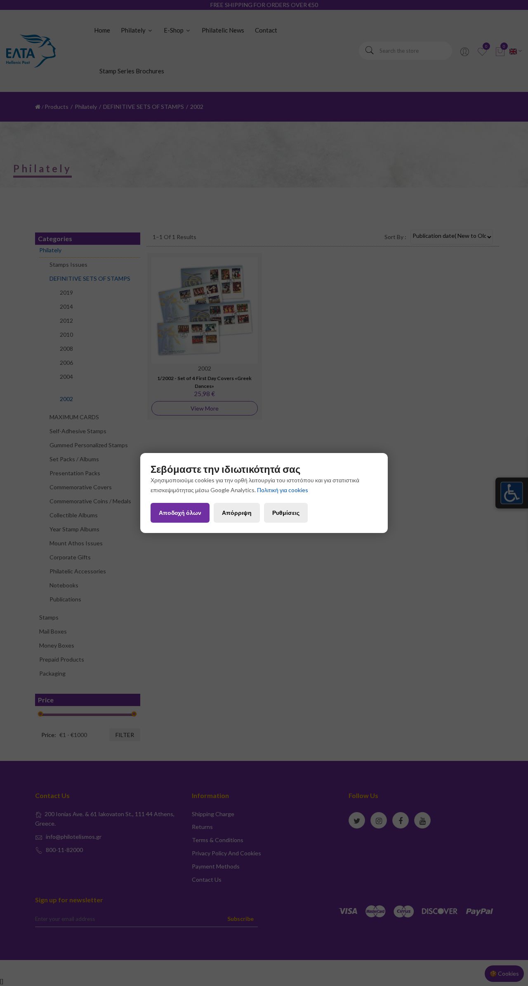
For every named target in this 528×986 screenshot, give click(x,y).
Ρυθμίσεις (285, 512)
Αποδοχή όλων (180, 512)
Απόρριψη (237, 512)
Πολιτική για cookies (282, 489)
